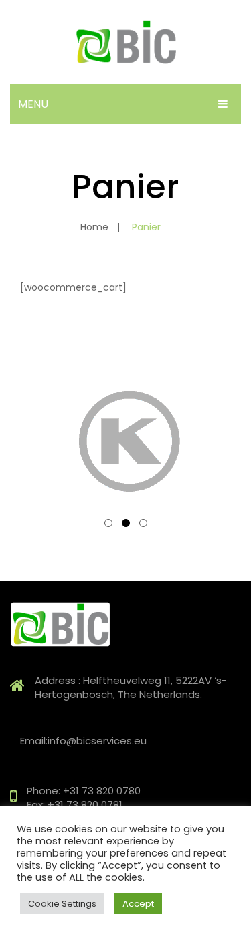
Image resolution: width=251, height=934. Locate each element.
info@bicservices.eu (97, 741)
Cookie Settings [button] (62, 903)
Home (94, 227)
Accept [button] (138, 903)
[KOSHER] (125, 442)
